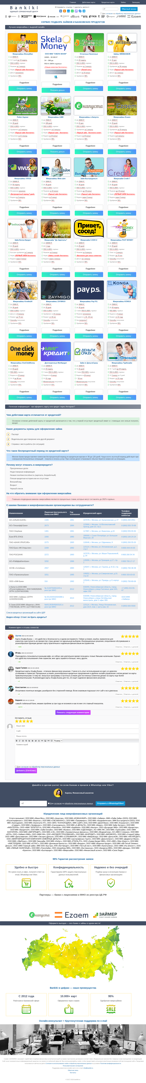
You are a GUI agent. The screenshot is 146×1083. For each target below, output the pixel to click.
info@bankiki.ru (88, 1068)
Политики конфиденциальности (110, 1063)
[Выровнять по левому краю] (29, 740)
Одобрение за (51, 314)
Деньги (16, 73)
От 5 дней (18, 60)
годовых (17, 63)
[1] (17, 721)
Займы (123, 2)
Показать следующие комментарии (73, 712)
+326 (19, 647)
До (14, 57)
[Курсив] (19, 740)
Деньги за (17, 314)
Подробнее (24, 83)
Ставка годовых (86, 311)
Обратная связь (73, 1070)
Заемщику (136, 2)
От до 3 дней (117, 375)
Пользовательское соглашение (73, 1066)
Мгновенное (17, 191)
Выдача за (116, 314)
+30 (19, 662)
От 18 (15, 378)
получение (52, 382)
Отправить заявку (24, 89)
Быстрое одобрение (21, 252)
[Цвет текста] (38, 740)
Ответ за (116, 252)
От (47, 378)
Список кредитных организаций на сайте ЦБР (25, 613)
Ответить (119, 647)
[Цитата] (48, 740)
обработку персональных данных (127, 13)
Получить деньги (57, 90)
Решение (17, 66)
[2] (18, 721)
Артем (18, 636)
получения (117, 259)
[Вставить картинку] (45, 740)
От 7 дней (118, 369)
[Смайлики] (51, 740)
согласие (109, 13)
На (80, 369)
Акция (22, 69)
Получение (18, 136)
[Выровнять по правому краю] (35, 740)
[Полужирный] (16, 740)
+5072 (20, 707)
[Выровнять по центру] (32, 740)
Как (81, 320)
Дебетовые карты (88, 2)
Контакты (73, 1072)
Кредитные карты (108, 2)
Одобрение (15, 76)
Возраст (116, 255)
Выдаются (84, 317)
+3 (19, 681)
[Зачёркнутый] (26, 740)
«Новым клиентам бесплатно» (55, 67)
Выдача (50, 136)
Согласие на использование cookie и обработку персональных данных (69, 1063)
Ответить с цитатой (131, 647)
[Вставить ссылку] (42, 740)
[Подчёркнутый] (23, 740)
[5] (130, 636)
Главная (73, 2)
